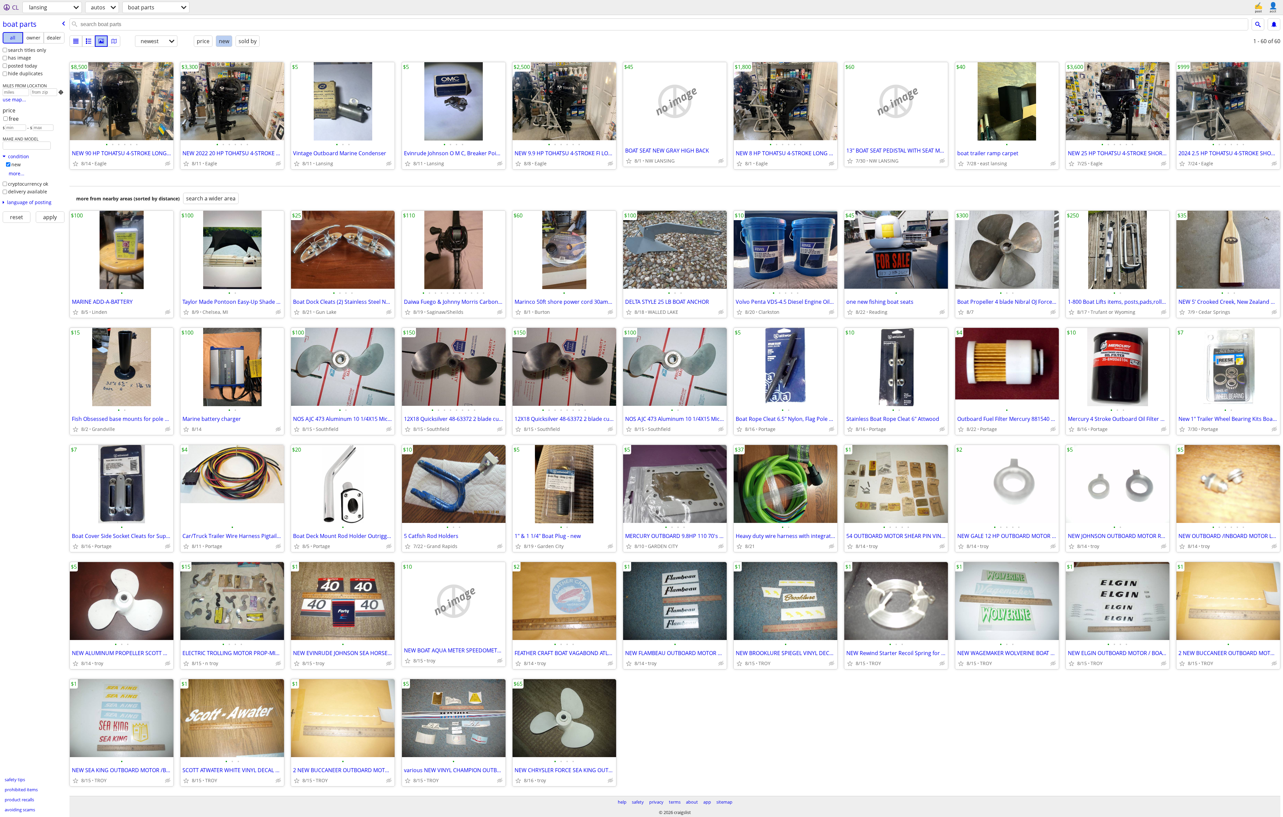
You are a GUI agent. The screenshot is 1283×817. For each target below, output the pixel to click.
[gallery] (101, 41)
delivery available (27, 191)
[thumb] (88, 41)
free (14, 118)
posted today (22, 66)
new (16, 164)
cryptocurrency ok (28, 184)
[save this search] (1274, 24)
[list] (75, 41)
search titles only (27, 50)
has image (19, 58)
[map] (114, 41)
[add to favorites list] (76, 164)
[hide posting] (168, 164)
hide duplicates (25, 73)
